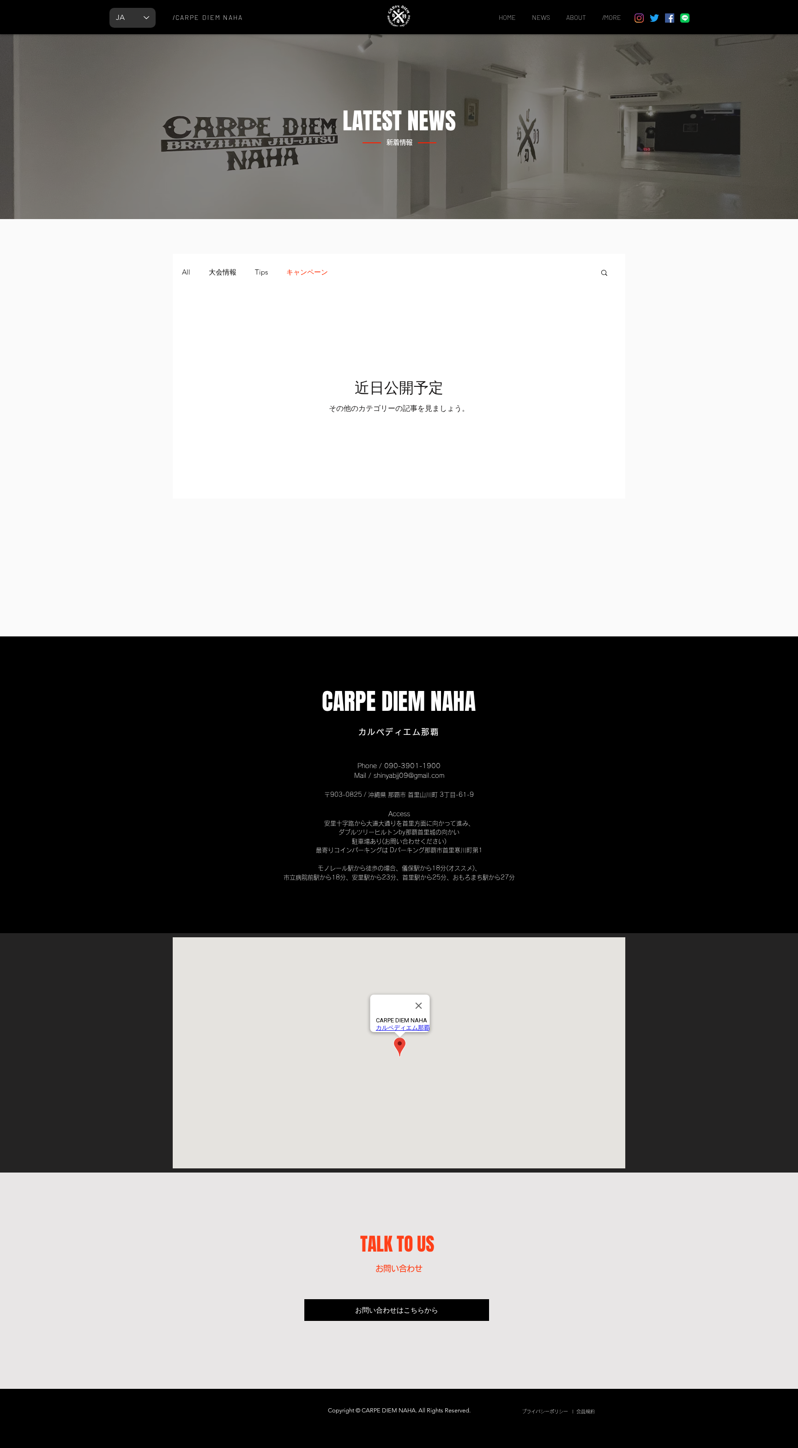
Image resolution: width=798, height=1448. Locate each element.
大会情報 (222, 272)
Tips (261, 272)
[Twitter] (654, 18)
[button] (604, 273)
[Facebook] (669, 18)
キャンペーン (307, 272)
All (186, 272)
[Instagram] (639, 18)
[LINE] (684, 18)
